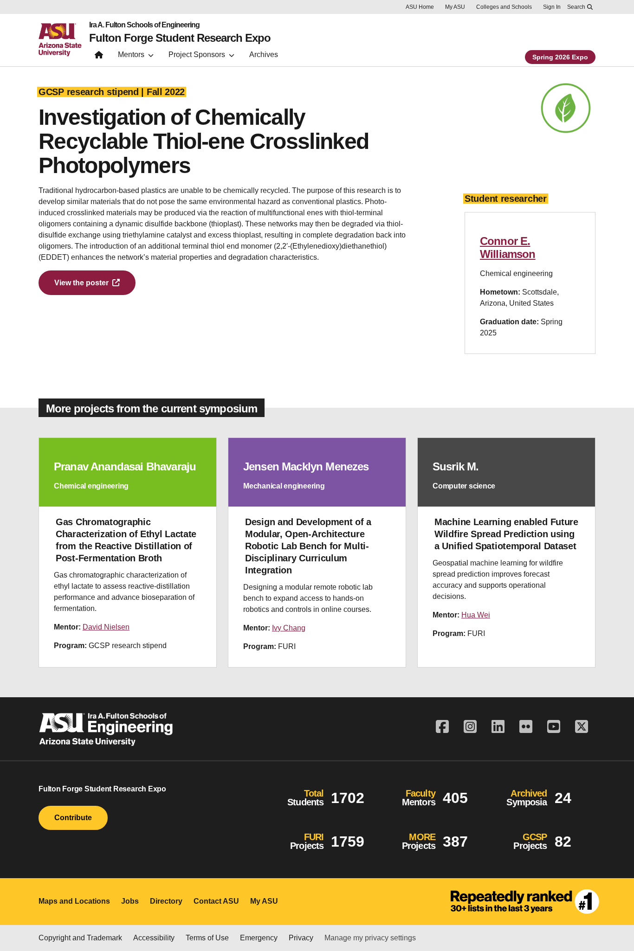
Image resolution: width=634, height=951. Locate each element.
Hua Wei (475, 615)
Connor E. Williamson (508, 247)
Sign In (552, 7)
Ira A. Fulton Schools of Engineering (144, 25)
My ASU (455, 7)
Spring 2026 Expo (560, 57)
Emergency (259, 938)
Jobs (130, 901)
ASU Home (420, 7)
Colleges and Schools (504, 7)
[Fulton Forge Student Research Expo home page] (99, 56)
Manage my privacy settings (370, 938)
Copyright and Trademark (80, 938)
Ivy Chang (288, 628)
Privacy (301, 938)
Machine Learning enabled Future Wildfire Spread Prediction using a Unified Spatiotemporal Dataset (506, 534)
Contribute (73, 818)
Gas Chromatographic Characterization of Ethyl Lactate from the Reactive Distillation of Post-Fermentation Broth (126, 540)
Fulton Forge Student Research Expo (180, 38)
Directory (166, 901)
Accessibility (154, 938)
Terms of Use (207, 938)
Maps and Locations (74, 901)
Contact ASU (216, 901)
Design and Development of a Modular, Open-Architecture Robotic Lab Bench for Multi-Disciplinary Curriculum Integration (308, 546)
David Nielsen (106, 627)
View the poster (81, 283)
